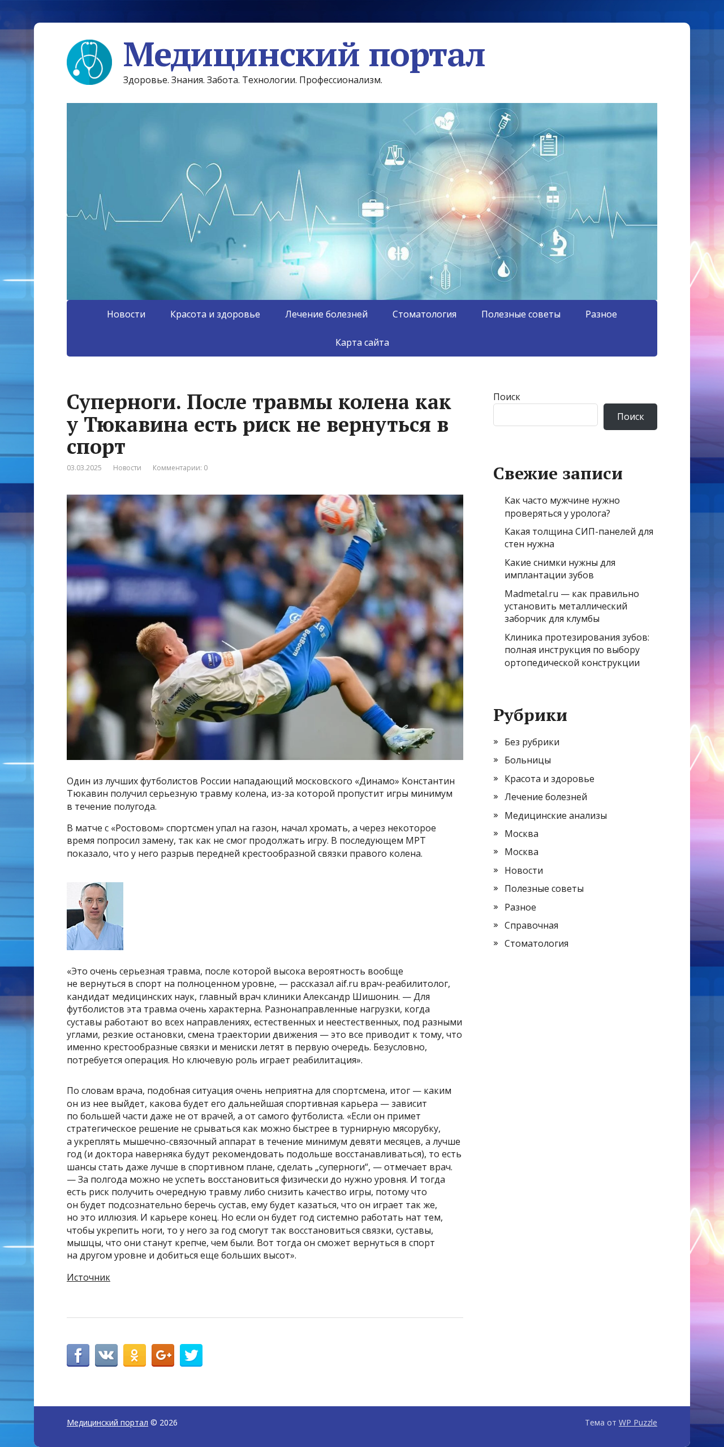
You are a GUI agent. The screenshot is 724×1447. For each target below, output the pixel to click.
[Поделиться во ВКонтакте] (106, 1355)
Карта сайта (362, 342)
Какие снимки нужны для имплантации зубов (560, 568)
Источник (88, 1277)
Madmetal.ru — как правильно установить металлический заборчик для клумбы (572, 606)
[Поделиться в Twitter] (191, 1355)
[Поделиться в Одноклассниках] (134, 1355)
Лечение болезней (326, 314)
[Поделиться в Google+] (163, 1355)
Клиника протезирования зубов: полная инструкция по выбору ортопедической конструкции (577, 650)
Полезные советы (521, 314)
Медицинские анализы (556, 815)
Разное (601, 314)
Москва (521, 833)
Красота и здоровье (215, 314)
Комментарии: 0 (180, 468)
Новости (126, 314)
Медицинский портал (304, 54)
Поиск (506, 396)
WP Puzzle (638, 1422)
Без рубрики (532, 742)
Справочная (531, 925)
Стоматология (424, 314)
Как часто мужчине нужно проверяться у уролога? (562, 506)
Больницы (528, 760)
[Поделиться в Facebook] (78, 1355)
